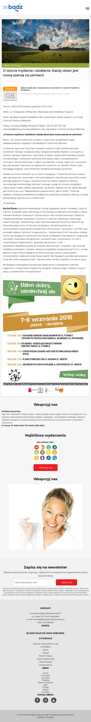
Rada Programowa (45, 659)
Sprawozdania (45, 665)
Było (45, 685)
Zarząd (45, 653)
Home (45, 673)
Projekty (45, 680)
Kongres (45, 678)
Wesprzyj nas (45, 467)
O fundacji (45, 675)
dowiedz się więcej (82, 595)
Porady (45, 687)
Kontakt (45, 692)
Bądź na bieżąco (12, 65)
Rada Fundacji (45, 656)
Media (45, 689)
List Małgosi (45, 647)
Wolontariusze (45, 662)
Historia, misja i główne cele (45, 644)
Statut (45, 650)
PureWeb (50, 717)
